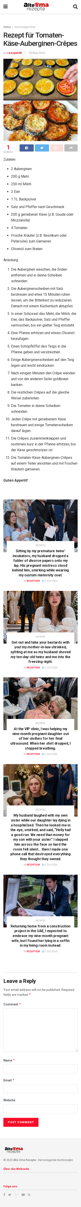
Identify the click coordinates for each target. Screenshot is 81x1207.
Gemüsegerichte (24, 27)
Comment (12, 1004)
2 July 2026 (50, 865)
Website (9, 1100)
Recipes (40, 545)
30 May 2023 (37, 53)
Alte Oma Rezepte (24, 1160)
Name (9, 1060)
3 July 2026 (50, 581)
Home (7, 27)
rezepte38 (14, 53)
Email (9, 1080)
